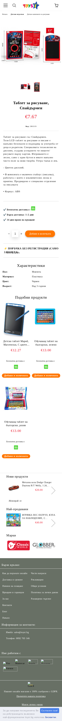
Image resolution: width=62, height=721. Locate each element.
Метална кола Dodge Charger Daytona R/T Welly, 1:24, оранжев (37, 484)
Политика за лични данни (44, 592)
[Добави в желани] (54, 206)
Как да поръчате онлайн (14, 573)
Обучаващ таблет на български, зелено (46, 343)
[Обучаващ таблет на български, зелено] (46, 330)
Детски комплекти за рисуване (38, 14)
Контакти (7, 605)
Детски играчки (17, 14)
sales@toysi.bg (21, 632)
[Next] (51, 490)
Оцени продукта (13, 253)
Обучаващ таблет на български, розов (16, 423)
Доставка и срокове (12, 580)
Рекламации (37, 580)
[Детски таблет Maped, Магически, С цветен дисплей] (16, 338)
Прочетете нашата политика (31, 696)
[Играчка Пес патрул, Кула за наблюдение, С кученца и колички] (13, 520)
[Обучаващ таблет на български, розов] (16, 411)
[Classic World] (18, 546)
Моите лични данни (32, 704)
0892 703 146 (23, 638)
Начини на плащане (12, 586)
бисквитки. (51, 717)
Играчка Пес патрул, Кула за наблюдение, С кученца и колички (38, 517)
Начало (4, 14)
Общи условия (38, 586)
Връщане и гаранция (13, 592)
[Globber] (43, 546)
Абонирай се (15, 501)
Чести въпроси (38, 573)
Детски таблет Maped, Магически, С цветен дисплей (16, 344)
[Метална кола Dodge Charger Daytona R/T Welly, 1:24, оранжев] (13, 488)
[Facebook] (5, 644)
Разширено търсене (41, 599)
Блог (4, 611)
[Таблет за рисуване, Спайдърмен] (31, 77)
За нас (5, 599)
